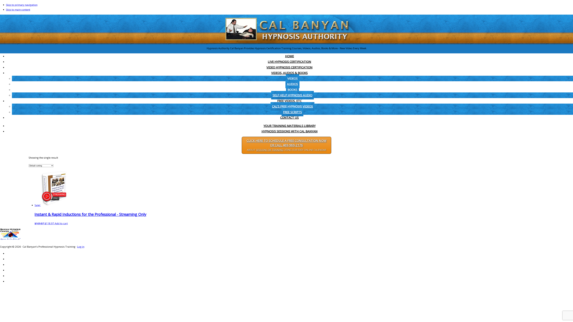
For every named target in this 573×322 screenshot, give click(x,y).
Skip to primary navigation (21, 5)
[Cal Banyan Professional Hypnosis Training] (286, 43)
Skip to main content (18, 9)
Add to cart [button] (61, 223)
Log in (80, 246)
